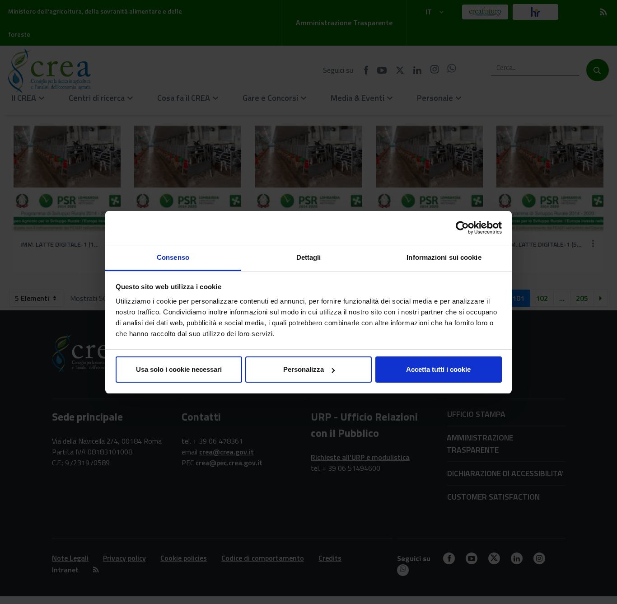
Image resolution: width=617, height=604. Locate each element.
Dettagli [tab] (308, 257)
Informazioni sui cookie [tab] (444, 257)
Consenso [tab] (173, 257)
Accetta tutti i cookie (438, 369)
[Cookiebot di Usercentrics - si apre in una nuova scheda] (462, 227)
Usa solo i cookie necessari (179, 369)
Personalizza (303, 369)
